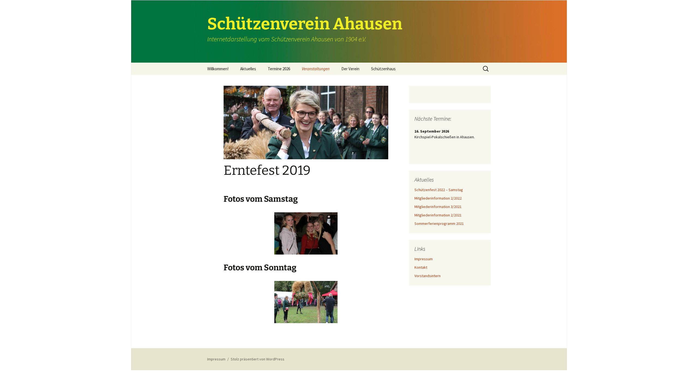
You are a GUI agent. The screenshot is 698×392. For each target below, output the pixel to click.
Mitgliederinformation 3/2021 (438, 206)
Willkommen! (217, 68)
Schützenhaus (383, 68)
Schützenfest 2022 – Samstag (438, 189)
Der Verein (350, 68)
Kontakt (420, 267)
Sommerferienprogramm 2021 (439, 223)
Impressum (423, 258)
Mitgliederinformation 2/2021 (438, 215)
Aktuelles (248, 68)
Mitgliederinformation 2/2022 (438, 198)
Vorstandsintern (427, 275)
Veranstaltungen (316, 68)
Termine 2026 (279, 68)
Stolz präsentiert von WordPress (257, 359)
